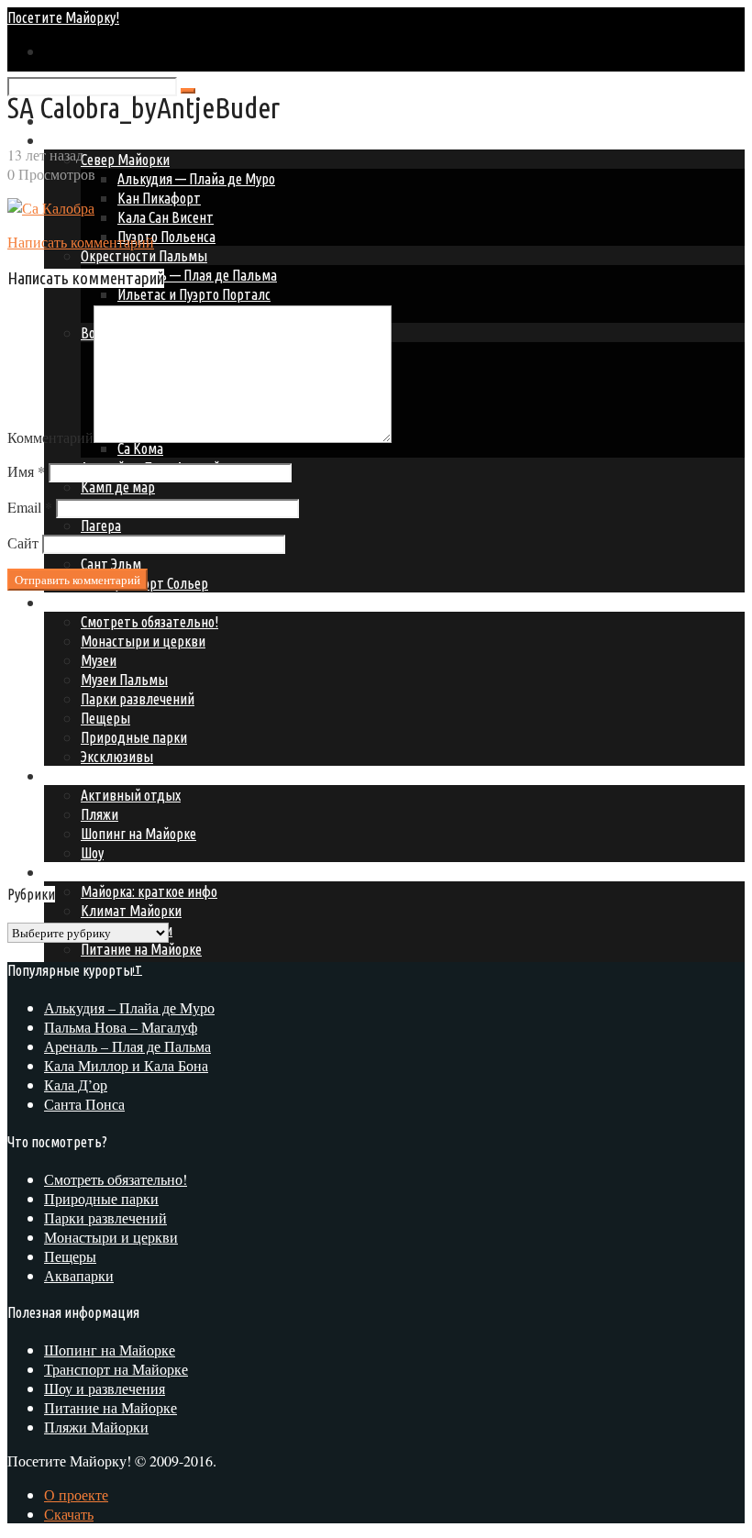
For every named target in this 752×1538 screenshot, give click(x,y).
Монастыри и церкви (111, 1236)
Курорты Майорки (97, 140)
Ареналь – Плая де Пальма (127, 1046)
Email (29, 506)
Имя (26, 471)
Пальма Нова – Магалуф (120, 1026)
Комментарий (50, 437)
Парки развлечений (105, 1217)
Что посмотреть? (94, 602)
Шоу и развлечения (104, 1388)
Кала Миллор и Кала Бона (126, 1065)
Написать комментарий (80, 241)
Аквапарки (79, 1275)
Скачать (69, 1513)
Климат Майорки (131, 910)
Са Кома (140, 448)
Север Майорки (125, 159)
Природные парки (101, 1198)
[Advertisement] (161, 733)
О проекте (76, 1494)
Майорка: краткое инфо (149, 891)
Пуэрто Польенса (166, 236)
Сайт (23, 542)
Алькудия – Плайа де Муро (129, 1007)
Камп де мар (118, 487)
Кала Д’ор (75, 1084)
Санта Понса (84, 1103)
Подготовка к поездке (107, 872)
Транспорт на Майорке (116, 1368)
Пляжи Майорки (96, 1426)
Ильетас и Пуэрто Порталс (194, 294)
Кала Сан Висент (165, 217)
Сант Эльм (111, 564)
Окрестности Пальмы (144, 256)
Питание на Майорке (141, 949)
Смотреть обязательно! (115, 1179)
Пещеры (70, 1256)
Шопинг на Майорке (109, 1349)
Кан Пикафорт (159, 198)
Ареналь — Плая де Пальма (197, 275)
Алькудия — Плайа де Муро (196, 179)
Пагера (101, 525)
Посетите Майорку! (63, 17)
